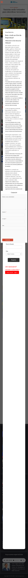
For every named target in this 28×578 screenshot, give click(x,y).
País (7, 251)
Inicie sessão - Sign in (12, 272)
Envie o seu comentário (8, 197)
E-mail (4, 219)
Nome (4, 212)
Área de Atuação (10, 244)
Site (3, 225)
